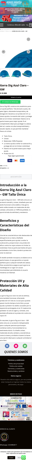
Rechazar (20, 457)
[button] (16, 102)
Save (4, 2)
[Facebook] (7, 346)
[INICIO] (0, 29)
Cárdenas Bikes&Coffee (16, 25)
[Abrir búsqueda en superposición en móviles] (27, 25)
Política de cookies (16, 366)
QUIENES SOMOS (16, 352)
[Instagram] (16, 346)
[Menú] (1, 25)
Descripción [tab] (16, 177)
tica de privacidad (17, 364)
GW (8, 168)
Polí (9, 364)
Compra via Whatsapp (11, 102)
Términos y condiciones (16, 369)
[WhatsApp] (25, 346)
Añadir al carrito (16, 97)
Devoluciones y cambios (16, 371)
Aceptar (11, 457)
